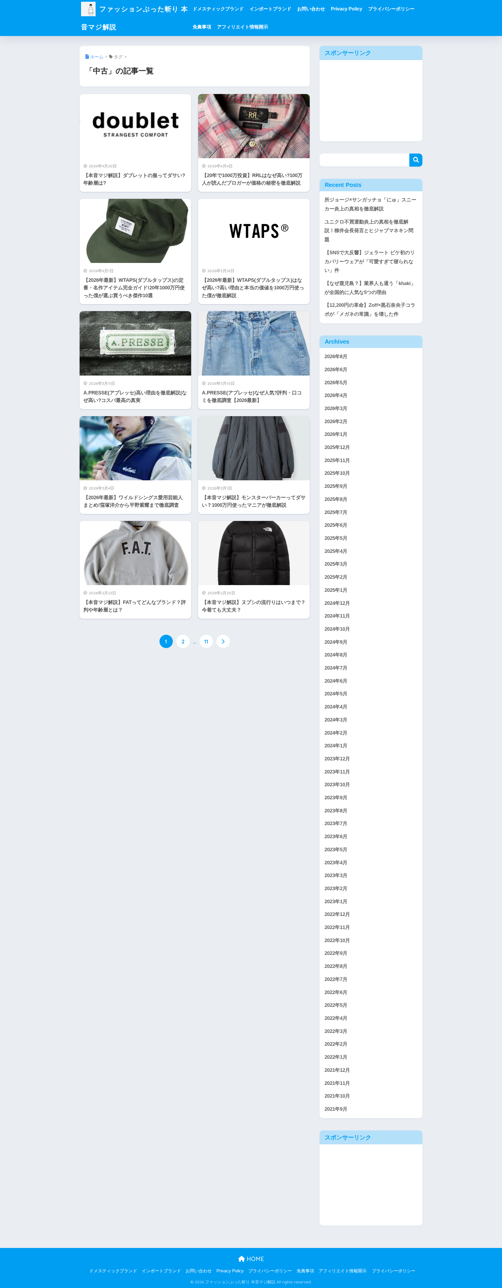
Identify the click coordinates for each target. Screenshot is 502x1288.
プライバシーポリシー (391, 8)
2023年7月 (335, 823)
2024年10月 (337, 629)
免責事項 (202, 26)
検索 (415, 160)
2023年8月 (335, 810)
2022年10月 (337, 940)
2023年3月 (335, 875)
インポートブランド (270, 8)
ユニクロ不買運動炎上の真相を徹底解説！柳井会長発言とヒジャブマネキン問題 (368, 230)
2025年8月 (335, 499)
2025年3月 (335, 564)
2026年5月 (335, 382)
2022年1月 (335, 1057)
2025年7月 (335, 512)
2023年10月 (337, 784)
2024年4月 (335, 707)
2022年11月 (337, 927)
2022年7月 (335, 979)
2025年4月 (335, 551)
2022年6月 (335, 992)
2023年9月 (335, 797)
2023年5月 (335, 849)
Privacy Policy (346, 8)
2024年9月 (335, 642)
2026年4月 (335, 395)
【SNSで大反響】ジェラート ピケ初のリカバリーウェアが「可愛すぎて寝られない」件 (369, 261)
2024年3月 (335, 720)
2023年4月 (335, 862)
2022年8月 (335, 966)
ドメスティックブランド (218, 8)
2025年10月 (337, 473)
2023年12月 (337, 759)
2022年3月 (335, 1031)
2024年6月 (335, 681)
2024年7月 (335, 668)
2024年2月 (335, 733)
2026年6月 (335, 369)
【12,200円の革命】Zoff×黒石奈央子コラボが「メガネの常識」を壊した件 (369, 309)
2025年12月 (337, 447)
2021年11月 (337, 1083)
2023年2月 (335, 888)
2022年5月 (335, 1005)
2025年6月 (335, 525)
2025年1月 (335, 590)
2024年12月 (337, 603)
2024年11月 (337, 616)
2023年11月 (337, 772)
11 (206, 641)
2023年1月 (335, 901)
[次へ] (223, 641)
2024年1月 (335, 745)
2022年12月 (337, 914)
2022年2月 (335, 1044)
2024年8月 (335, 655)
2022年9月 (335, 953)
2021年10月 (337, 1096)
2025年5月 (335, 538)
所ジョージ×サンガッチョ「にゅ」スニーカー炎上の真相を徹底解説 (370, 204)
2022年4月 (335, 1018)
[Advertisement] (371, 100)
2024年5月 (335, 694)
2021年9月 (335, 1109)
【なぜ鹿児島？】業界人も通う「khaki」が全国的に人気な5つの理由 (370, 288)
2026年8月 (335, 356)
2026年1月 (335, 434)
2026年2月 (335, 421)
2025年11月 (337, 460)
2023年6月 (335, 836)
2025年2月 (335, 577)
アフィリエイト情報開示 (242, 26)
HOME (254, 1258)
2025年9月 (335, 486)
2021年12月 (337, 1070)
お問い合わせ (311, 8)
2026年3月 (335, 408)
